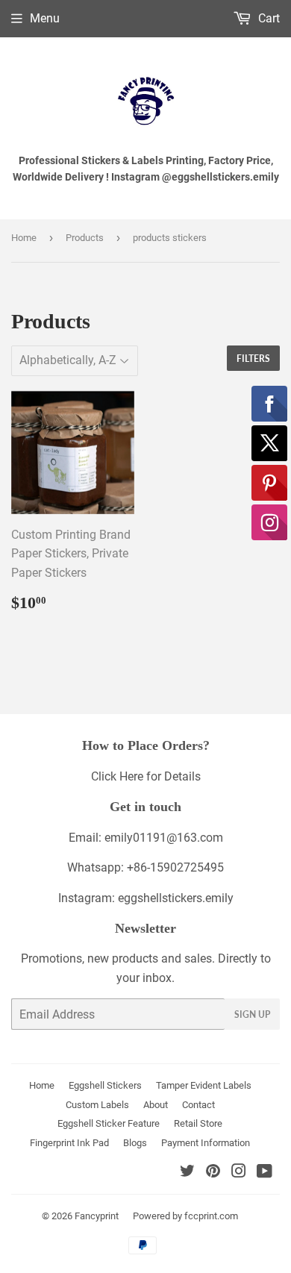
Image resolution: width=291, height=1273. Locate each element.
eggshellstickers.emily (176, 898)
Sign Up (252, 1014)
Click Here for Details (146, 776)
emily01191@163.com (163, 838)
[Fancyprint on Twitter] (187, 1173)
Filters (253, 358)
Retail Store (198, 1123)
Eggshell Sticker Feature (108, 1123)
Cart (267, 18)
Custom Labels (97, 1104)
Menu (45, 18)
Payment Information (205, 1142)
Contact (198, 1104)
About (155, 1104)
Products (85, 237)
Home (24, 237)
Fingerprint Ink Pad (69, 1142)
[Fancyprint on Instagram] (238, 1173)
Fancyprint (97, 1216)
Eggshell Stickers (105, 1085)
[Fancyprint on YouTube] (264, 1173)
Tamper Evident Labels (203, 1085)
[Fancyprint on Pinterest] (213, 1173)
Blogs (135, 1142)
